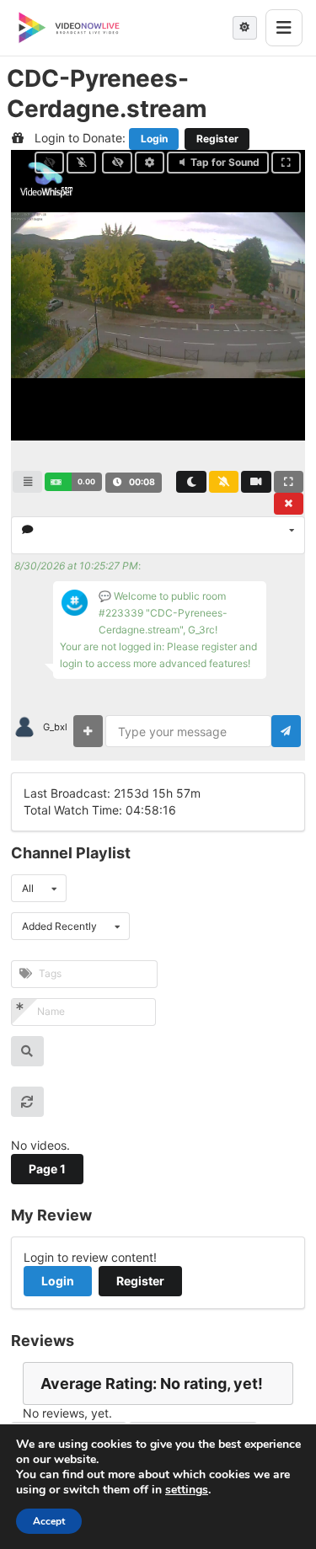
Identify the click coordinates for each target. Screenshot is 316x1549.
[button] (73, 482)
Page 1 (47, 1169)
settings (186, 1490)
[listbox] (158, 535)
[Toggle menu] (284, 27)
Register (217, 138)
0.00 (86, 481)
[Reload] (27, 1102)
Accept (49, 1521)
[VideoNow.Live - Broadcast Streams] (69, 28)
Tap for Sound (225, 162)
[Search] (27, 1051)
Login (154, 138)
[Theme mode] (245, 28)
